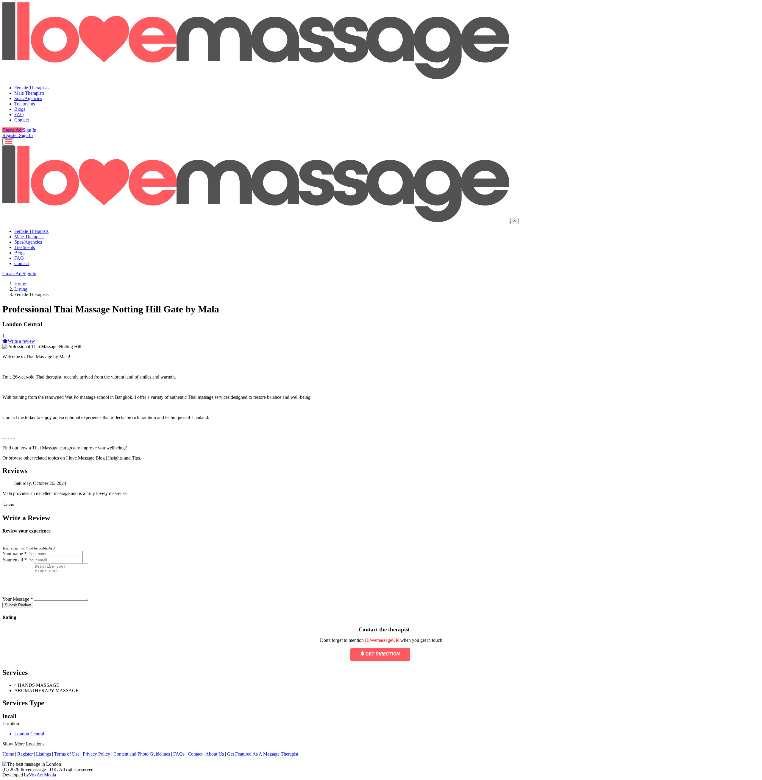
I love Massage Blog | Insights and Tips (103, 457)
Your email (14, 559)
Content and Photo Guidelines (141, 753)
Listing (20, 289)
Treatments (24, 103)
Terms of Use (66, 753)
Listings (43, 753)
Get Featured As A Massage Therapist (262, 753)
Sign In (29, 130)
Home (20, 283)
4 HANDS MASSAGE (36, 685)
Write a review (21, 341)
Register (10, 135)
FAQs (179, 753)
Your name (14, 553)
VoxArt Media (42, 774)
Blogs (19, 109)
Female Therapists (31, 87)
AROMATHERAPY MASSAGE (46, 690)
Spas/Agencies (28, 98)
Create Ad (12, 130)
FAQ (19, 114)
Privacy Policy (96, 753)
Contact (21, 119)
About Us (214, 753)
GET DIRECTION (382, 654)
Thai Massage (45, 447)
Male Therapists (29, 93)
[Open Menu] (8, 142)
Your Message (17, 599)
